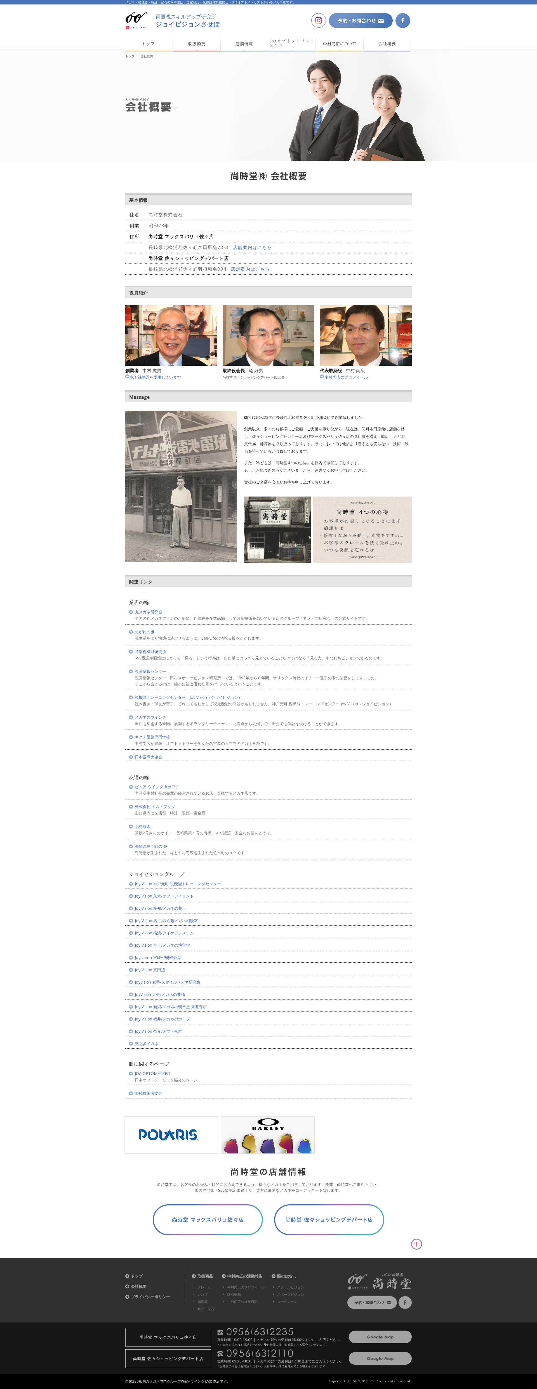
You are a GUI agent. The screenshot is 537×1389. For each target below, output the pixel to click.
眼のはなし (287, 1276)
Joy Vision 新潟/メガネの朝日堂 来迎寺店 (171, 1007)
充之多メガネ (146, 1044)
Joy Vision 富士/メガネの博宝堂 (162, 945)
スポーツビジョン (290, 1294)
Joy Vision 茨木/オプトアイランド (164, 896)
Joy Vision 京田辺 (150, 970)
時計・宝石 (205, 1309)
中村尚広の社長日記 (242, 1301)
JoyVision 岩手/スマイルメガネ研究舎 (168, 982)
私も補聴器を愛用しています (155, 377)
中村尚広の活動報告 (245, 1276)
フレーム (204, 1287)
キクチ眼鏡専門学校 (152, 737)
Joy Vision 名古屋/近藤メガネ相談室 (166, 921)
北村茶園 (142, 826)
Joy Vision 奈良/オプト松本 (158, 1031)
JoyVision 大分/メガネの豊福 (160, 994)
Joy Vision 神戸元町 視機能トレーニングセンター (178, 884)
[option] (171, 1135)
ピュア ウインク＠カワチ (157, 787)
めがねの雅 (144, 632)
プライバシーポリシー (150, 1296)
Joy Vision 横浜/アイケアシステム (164, 933)
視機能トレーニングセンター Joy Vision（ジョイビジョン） (188, 697)
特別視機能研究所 (150, 652)
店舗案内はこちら (252, 247)
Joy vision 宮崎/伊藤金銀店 (158, 958)
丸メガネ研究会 (148, 612)
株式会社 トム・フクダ (155, 807)
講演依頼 (234, 1294)
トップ (130, 56)
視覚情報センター (150, 671)
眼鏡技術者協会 (148, 1093)
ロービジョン (287, 1301)
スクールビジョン (290, 1287)
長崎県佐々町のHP (151, 846)
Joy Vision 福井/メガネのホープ (162, 1019)
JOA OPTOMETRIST (153, 1073)
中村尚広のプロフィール (346, 377)
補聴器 (202, 1301)
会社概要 (139, 1286)
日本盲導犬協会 (148, 757)
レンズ (202, 1294)
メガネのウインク (150, 717)
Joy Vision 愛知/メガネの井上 (160, 908)
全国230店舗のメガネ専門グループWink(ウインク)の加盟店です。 (177, 1381)
